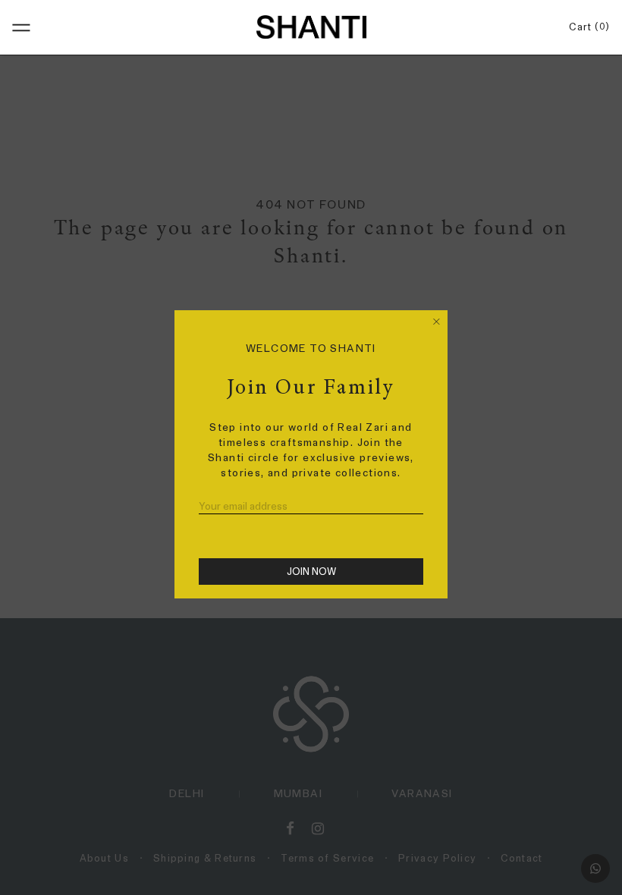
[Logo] (311, 26)
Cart (587, 27)
